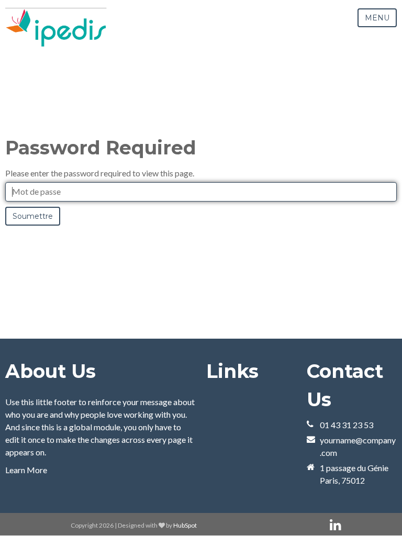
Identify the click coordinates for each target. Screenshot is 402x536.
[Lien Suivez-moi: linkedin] (335, 525)
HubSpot (185, 525)
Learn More (26, 470)
